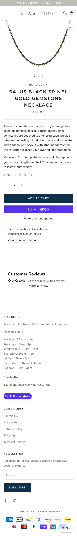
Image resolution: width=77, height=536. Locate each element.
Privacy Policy (12, 422)
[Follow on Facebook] (5, 501)
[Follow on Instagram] (14, 501)
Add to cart (38, 198)
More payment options (38, 219)
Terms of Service (14, 442)
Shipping (9, 435)
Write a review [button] (38, 286)
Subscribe (17, 487)
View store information (22, 240)
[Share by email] (30, 175)
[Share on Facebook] (15, 175)
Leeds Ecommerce (49, 511)
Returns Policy (13, 429)
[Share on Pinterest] (25, 175)
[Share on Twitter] (20, 175)
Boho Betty (38, 84)
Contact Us (11, 416)
